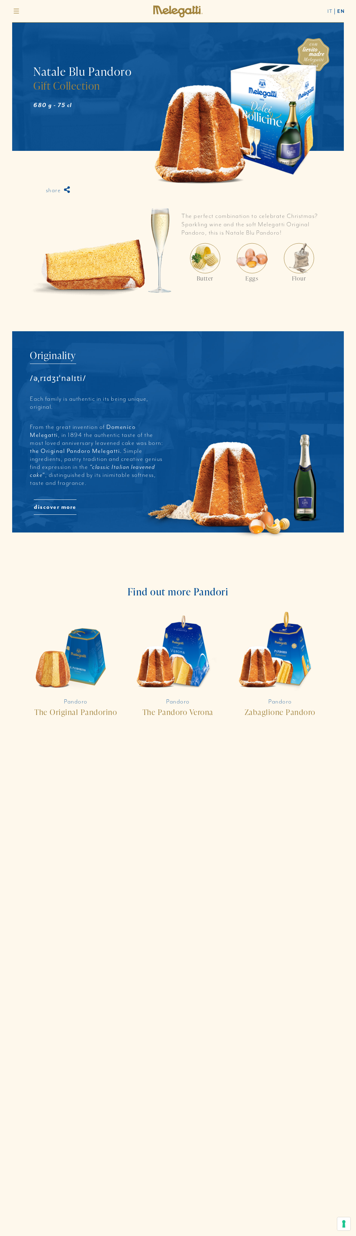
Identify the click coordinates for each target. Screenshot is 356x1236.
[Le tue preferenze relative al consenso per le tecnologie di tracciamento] (343, 1223)
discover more (55, 507)
